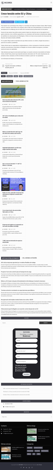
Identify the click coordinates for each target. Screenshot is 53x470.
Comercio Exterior (21, 367)
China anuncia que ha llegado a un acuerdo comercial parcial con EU (19, 309)
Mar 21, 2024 (12, 104)
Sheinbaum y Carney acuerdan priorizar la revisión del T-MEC (16, 391)
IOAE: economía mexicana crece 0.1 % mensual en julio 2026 (16, 388)
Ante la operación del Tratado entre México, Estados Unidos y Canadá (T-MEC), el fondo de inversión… (12, 249)
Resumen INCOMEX (13, 73)
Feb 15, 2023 (12, 152)
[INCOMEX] (6, 2)
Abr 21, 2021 (12, 229)
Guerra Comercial (28, 76)
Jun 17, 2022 (12, 168)
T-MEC (38, 454)
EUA (21, 76)
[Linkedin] (26, 22)
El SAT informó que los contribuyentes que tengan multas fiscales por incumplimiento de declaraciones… (12, 124)
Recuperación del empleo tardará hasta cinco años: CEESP (17, 299)
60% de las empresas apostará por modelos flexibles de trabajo (18, 262)
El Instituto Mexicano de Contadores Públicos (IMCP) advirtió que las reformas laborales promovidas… (12, 108)
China (16, 76)
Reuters (12, 58)
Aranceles (9, 76)
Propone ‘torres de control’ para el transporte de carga (16, 272)
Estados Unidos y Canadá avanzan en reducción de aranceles (16, 394)
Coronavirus (30, 450)
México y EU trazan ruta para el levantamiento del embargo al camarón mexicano (23, 281)
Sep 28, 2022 (13, 120)
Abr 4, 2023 (12, 198)
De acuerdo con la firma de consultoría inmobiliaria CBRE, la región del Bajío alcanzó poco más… (12, 233)
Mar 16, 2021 (12, 245)
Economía (37, 450)
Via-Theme (39, 464)
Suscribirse (27, 374)
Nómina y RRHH (21, 370)
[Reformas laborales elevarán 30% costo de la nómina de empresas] (13, 91)
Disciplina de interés (20, 365)
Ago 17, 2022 (13, 214)
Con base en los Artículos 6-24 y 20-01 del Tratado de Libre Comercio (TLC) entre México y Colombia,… (12, 172)
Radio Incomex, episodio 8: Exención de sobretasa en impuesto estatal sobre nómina (12, 194)
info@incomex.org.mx (10, 406)
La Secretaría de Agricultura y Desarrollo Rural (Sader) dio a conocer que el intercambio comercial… (12, 156)
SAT (34, 454)
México (29, 454)
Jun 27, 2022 (12, 136)
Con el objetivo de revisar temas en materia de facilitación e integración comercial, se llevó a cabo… (12, 140)
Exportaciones (45, 450)
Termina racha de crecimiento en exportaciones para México (18, 290)
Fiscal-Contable (21, 369)
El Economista (19, 58)
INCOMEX (6, 16)
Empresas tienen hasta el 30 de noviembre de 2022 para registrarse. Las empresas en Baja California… (12, 203)
